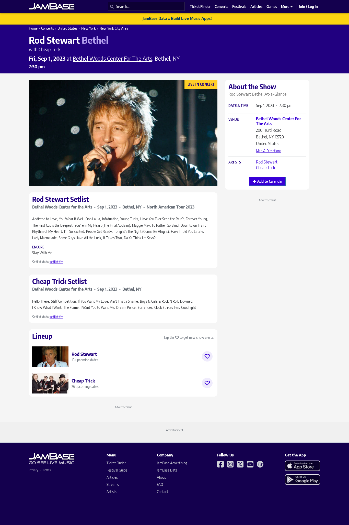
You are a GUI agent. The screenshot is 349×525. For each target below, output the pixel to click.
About (161, 477)
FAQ (160, 484)
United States (67, 28)
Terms (47, 470)
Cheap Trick (265, 167)
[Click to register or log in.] (207, 356)
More (285, 6)
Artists (234, 162)
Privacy (33, 470)
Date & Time (238, 105)
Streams (113, 484)
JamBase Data (167, 470)
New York (88, 28)
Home (33, 28)
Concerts (47, 28)
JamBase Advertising (172, 463)
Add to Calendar (270, 181)
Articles (112, 477)
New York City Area (113, 28)
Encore (38, 247)
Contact (162, 491)
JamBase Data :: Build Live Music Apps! (177, 18)
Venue (233, 119)
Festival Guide (117, 470)
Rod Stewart (266, 162)
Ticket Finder (116, 463)
